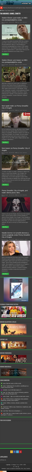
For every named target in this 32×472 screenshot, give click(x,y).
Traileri (20, 22)
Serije (18, 22)
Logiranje (8, 464)
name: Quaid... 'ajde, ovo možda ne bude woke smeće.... (16, 396)
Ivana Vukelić (5, 22)
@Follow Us (3, 457)
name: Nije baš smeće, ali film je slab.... (12, 383)
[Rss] (11, 451)
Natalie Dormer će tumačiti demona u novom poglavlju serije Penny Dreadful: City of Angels (16, 235)
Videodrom (25, 22)
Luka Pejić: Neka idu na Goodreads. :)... (12, 410)
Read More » (5, 54)
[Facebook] (14, 451)
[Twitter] (17, 451)
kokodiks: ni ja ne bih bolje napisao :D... (12, 390)
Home (2, 10)
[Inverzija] (16, 2)
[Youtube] (20, 451)
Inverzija (4, 468)
